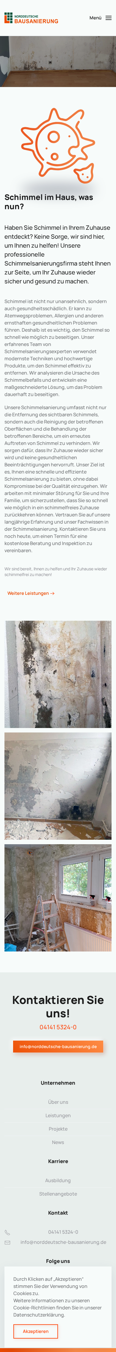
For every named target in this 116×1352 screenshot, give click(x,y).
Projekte (58, 1129)
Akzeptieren (35, 1331)
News (58, 1142)
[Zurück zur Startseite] (31, 18)
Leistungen (58, 1115)
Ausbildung (58, 1180)
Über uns (58, 1102)
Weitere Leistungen (28, 593)
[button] (101, 18)
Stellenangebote (58, 1193)
